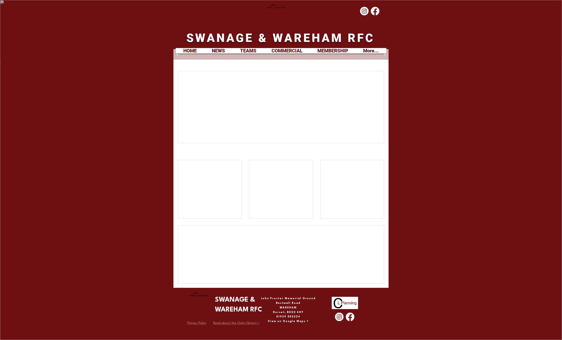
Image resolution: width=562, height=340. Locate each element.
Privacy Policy (196, 323)
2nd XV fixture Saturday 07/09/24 (278, 170)
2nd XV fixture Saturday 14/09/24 (206, 170)
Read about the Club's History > (236, 323)
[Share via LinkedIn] (223, 122)
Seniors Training (341, 167)
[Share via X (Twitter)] (213, 122)
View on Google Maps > (288, 321)
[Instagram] (364, 11)
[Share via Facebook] (202, 122)
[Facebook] (375, 11)
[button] (248, 51)
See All (379, 151)
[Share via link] (234, 122)
